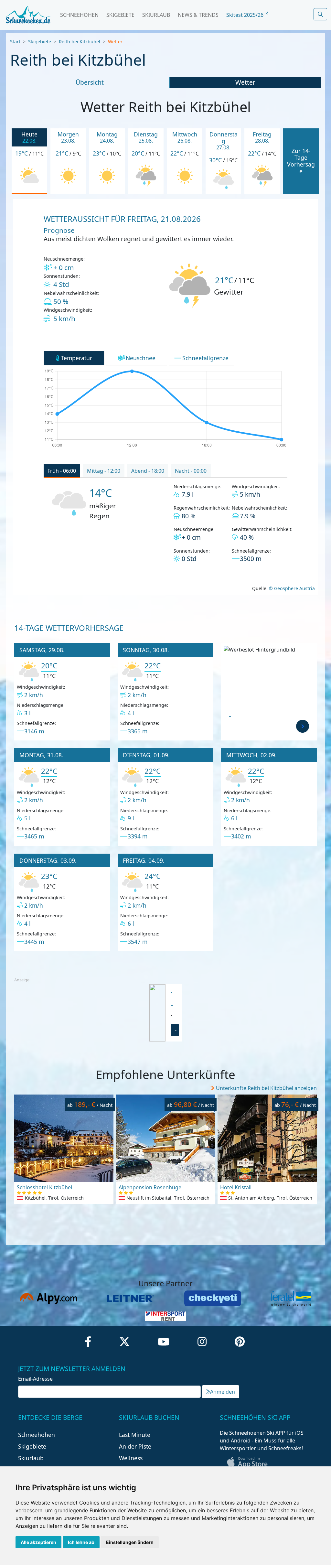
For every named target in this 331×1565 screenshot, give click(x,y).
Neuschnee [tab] (140, 358)
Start (15, 41)
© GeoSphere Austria (291, 588)
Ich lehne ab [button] (81, 1542)
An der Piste (135, 1446)
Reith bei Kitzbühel (79, 41)
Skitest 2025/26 (245, 14)
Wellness (131, 1458)
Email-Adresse (35, 1378)
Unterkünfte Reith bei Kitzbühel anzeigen (266, 1088)
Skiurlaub (156, 14)
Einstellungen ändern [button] (130, 1542)
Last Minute (134, 1435)
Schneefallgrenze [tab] (205, 358)
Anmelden (222, 1391)
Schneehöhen (79, 14)
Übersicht (90, 82)
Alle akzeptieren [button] (38, 1542)
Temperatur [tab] (76, 358)
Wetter (245, 82)
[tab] (62, 471)
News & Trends (198, 14)
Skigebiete (120, 14)
